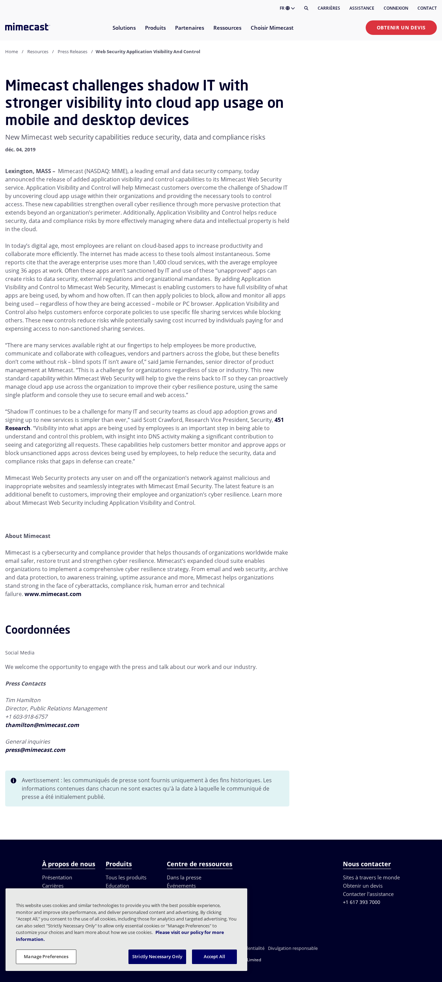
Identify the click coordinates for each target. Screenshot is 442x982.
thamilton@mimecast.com (42, 725)
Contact (427, 8)
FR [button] (283, 8)
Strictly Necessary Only (157, 956)
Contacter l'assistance (368, 893)
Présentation (57, 877)
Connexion (396, 8)
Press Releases (72, 51)
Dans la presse (184, 877)
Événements (181, 885)
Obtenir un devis (401, 27)
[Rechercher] (306, 8)
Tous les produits (126, 877)
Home (11, 51)
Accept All (214, 956)
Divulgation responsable (293, 948)
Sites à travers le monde (371, 877)
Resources (37, 51)
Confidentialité (249, 948)
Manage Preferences (46, 956)
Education (117, 885)
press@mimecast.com (35, 750)
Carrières (329, 8)
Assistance (361, 8)
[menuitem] (123, 31)
